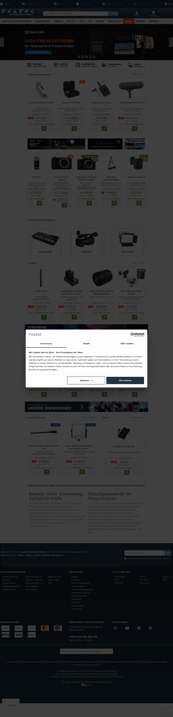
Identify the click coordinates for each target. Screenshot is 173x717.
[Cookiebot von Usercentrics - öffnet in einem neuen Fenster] (132, 335)
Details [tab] (86, 343)
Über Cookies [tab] (127, 343)
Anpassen (84, 380)
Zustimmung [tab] (46, 343)
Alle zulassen (125, 380)
